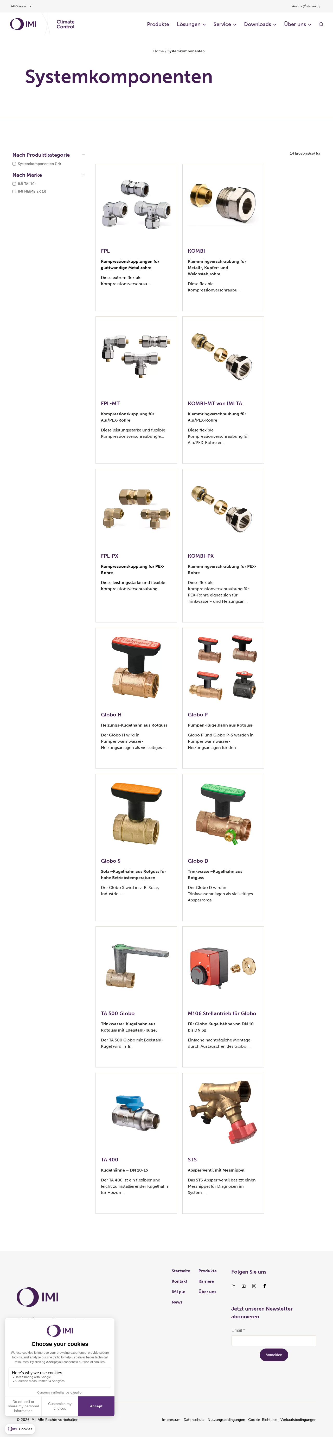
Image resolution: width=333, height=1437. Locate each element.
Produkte (158, 24)
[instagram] (254, 1286)
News (177, 1302)
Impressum (171, 1419)
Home (158, 51)
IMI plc (178, 1291)
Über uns (295, 24)
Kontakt (179, 1281)
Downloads (257, 24)
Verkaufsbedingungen (298, 1419)
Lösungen (189, 24)
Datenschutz (194, 1419)
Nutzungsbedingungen (226, 1419)
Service (222, 24)
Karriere (206, 1281)
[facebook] (264, 1286)
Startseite (181, 1270)
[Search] (321, 24)
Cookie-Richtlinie (262, 1419)
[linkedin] (233, 1286)
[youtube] (244, 1286)
